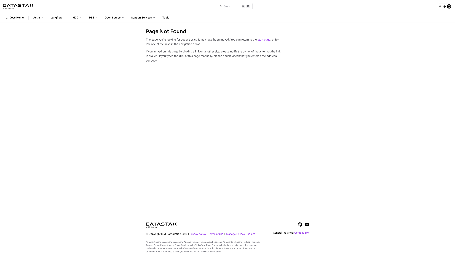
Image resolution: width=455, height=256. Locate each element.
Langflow (58, 17)
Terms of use (215, 234)
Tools (167, 17)
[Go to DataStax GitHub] (300, 224)
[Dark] (444, 6)
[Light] (440, 6)
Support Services (143, 17)
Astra (38, 17)
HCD (77, 17)
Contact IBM (301, 232)
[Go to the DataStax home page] (161, 225)
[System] (449, 6)
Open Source (114, 17)
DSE (93, 17)
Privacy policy (197, 234)
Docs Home (14, 18)
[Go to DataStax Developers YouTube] (307, 224)
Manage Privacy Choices (240, 234)
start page (264, 39)
